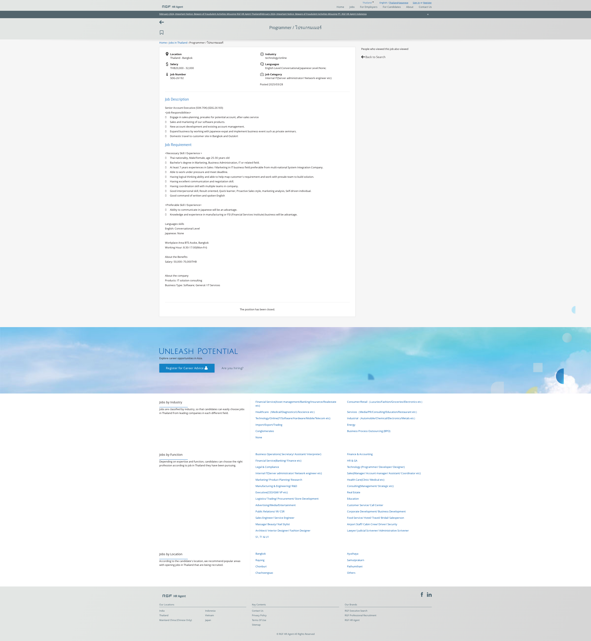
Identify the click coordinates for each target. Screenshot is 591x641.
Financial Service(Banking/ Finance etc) (278, 460)
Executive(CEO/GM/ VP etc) (271, 492)
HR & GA (352, 460)
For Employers (368, 7)
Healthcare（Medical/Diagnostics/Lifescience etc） (285, 412)
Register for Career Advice (185, 368)
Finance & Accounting (360, 454)
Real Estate (353, 492)
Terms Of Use (259, 620)
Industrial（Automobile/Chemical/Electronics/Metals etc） (382, 418)
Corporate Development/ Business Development (376, 511)
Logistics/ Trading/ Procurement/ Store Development (287, 498)
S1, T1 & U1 (262, 537)
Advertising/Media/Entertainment (275, 505)
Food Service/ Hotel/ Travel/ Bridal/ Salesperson (375, 517)
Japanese (403, 2)
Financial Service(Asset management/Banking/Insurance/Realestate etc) (295, 403)
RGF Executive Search (356, 610)
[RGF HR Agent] (171, 5)
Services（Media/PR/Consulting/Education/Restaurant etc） (382, 412)
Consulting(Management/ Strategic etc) (370, 486)
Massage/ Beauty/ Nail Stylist (272, 524)
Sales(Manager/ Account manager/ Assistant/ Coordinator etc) (384, 473)
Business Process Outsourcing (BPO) (368, 431)
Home (340, 7)
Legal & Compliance (267, 467)
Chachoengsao (264, 572)
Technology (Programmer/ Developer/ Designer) (376, 467)
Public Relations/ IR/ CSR (270, 511)
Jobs (352, 7)
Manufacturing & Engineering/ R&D (276, 486)
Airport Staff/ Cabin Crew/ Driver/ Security (372, 524)
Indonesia (210, 610)
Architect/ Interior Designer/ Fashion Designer (282, 530)
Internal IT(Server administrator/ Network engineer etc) (288, 473)
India (162, 610)
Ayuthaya (352, 553)
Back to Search (375, 57)
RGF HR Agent (352, 620)
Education (353, 498)
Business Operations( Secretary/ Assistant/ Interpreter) (288, 454)
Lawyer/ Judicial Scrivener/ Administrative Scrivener (378, 530)
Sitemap (256, 624)
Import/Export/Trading (268, 424)
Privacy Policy (259, 615)
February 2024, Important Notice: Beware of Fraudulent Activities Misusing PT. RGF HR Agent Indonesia (314, 13)
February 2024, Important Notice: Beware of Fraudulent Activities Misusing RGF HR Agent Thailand (210, 13)
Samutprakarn (355, 560)
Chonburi (261, 566)
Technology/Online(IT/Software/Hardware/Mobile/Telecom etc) (292, 418)
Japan (208, 620)
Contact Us (425, 7)
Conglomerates (264, 431)
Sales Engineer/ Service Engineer (274, 517)
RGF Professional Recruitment (360, 615)
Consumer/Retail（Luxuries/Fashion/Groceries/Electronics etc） (385, 402)
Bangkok (260, 553)
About (409, 7)
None (258, 437)
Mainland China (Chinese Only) (175, 620)
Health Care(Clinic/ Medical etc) (365, 479)
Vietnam (209, 615)
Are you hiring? (232, 368)
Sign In (416, 2)
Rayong (259, 560)
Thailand (393, 2)
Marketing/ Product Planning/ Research (278, 479)
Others (351, 572)
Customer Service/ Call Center (365, 505)
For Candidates (392, 7)
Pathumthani (354, 566)
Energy (351, 424)
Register (427, 2)
